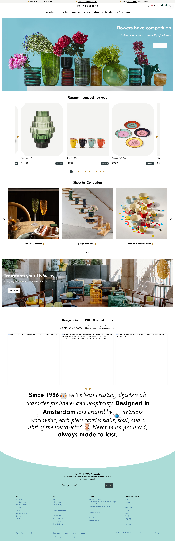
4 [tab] (82, 172)
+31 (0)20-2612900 (95, 499)
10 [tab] (104, 172)
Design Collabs (108, 12)
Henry (127, 510)
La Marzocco (57, 513)
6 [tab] (89, 172)
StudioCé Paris (58, 519)
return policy (132, 1)
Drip (126, 505)
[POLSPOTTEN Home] (87, 6)
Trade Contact (94, 521)
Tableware (76, 12)
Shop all (128, 524)
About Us (19, 499)
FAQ (54, 499)
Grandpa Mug (72, 158)
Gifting (120, 12)
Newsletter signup (95, 512)
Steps (127, 513)
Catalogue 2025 (21, 513)
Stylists (18, 516)
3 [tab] (78, 172)
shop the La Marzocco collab (139, 244)
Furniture (86, 12)
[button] (33, 359)
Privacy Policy (154, 533)
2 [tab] (74, 172)
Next (157, 136)
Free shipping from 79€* (87, 1)
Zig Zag (128, 519)
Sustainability (20, 510)
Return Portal (57, 502)
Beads (127, 502)
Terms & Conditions (140, 533)
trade (128, 12)
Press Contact (93, 518)
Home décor (64, 12)
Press (18, 519)
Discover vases (159, 45)
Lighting (96, 12)
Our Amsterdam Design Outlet (99, 507)
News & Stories (21, 505)
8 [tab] (96, 172)
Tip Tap (127, 516)
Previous (18, 136)
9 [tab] (100, 172)
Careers (19, 508)
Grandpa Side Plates (119, 158)
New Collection (51, 12)
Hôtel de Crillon (58, 524)
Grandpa (128, 508)
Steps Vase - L (26, 158)
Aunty (127, 499)
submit (108, 485)
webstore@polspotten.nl (97, 504)
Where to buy (57, 505)
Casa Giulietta (57, 521)
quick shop (59, 163)
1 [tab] (71, 172)
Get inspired (14, 291)
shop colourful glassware (32, 244)
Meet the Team (21, 502)
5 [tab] (85, 172)
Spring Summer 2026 (86, 244)
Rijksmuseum (57, 516)
